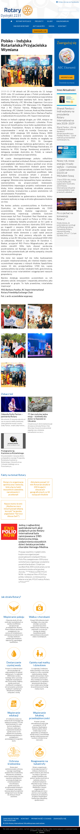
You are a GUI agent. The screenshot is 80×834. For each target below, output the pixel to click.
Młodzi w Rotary (21, 26)
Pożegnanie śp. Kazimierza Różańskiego (12, 452)
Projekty (39, 21)
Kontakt (62, 26)
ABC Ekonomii (67, 67)
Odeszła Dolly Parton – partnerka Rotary (12, 415)
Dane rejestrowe (11, 819)
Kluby (50, 21)
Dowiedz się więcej (66, 82)
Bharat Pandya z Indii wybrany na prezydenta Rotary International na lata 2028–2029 (65, 116)
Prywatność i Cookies (41, 819)
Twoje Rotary (9, 820)
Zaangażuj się (40, 31)
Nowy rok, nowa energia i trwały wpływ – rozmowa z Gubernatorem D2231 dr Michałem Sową (66, 168)
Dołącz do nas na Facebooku (68, 2)
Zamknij (41, 832)
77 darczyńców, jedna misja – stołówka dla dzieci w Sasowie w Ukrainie (38, 417)
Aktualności (39, 26)
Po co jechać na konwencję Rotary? (65, 216)
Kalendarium (62, 21)
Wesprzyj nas (67, 77)
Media (51, 26)
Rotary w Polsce (23, 21)
